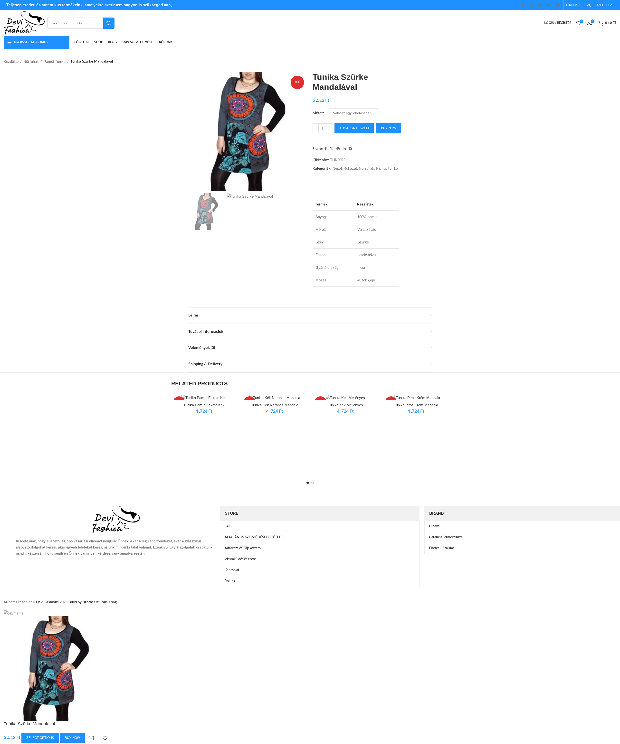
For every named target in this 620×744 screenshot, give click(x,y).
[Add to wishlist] (105, 738)
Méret (318, 113)
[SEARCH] (108, 23)
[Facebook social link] (522, 5)
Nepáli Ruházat (345, 168)
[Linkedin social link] (344, 149)
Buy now (388, 128)
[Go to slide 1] (307, 483)
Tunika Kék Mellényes (345, 405)
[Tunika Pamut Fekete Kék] (204, 397)
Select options (40, 738)
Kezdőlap (11, 61)
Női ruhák (31, 61)
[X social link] (531, 5)
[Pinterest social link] (557, 5)
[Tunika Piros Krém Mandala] (416, 397)
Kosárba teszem (354, 128)
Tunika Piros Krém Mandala (416, 405)
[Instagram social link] (540, 5)
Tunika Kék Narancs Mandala (274, 405)
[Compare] (92, 738)
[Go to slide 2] (312, 483)
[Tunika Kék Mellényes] (345, 397)
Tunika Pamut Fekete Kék (204, 405)
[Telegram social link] (350, 149)
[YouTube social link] (548, 5)
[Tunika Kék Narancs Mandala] (275, 397)
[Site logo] (24, 22)
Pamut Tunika (55, 61)
